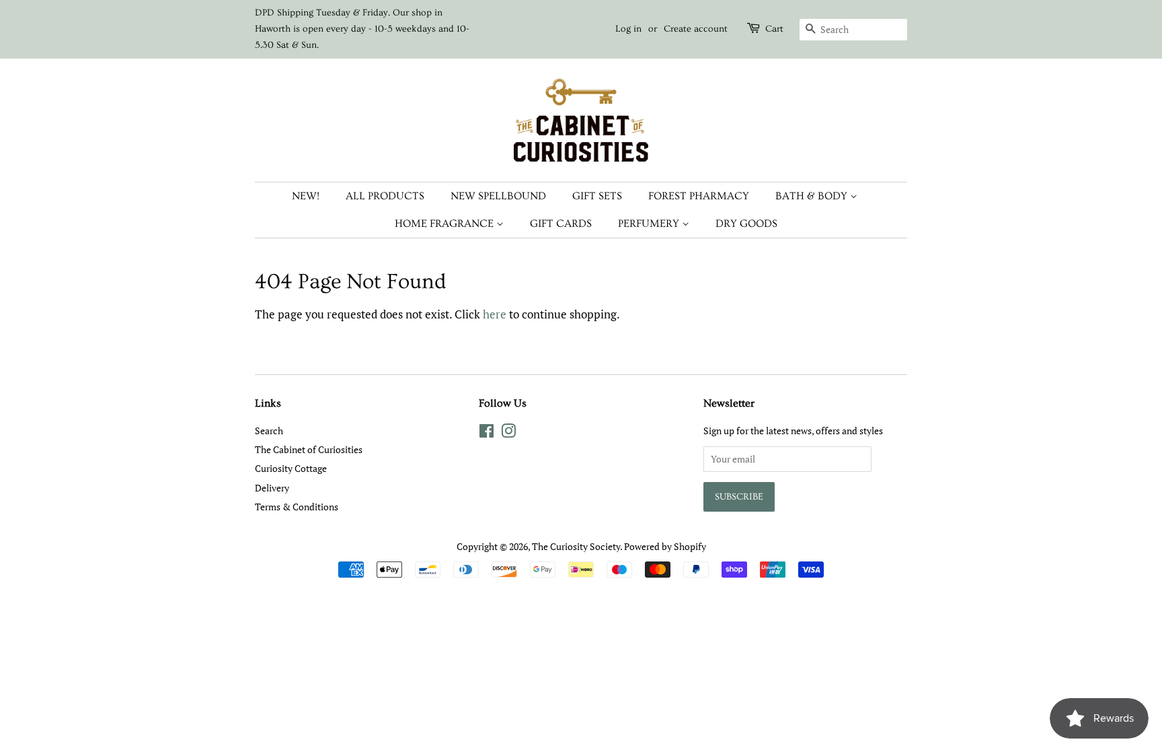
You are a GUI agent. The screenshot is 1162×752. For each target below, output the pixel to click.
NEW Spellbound (498, 196)
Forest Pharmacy (698, 196)
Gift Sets (597, 196)
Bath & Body (812, 196)
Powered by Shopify (665, 546)
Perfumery (650, 223)
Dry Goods (746, 223)
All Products (385, 196)
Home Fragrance (445, 223)
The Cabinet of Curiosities (308, 449)
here (494, 314)
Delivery (272, 487)
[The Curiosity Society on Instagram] (508, 433)
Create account (696, 29)
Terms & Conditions (296, 506)
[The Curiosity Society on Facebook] (486, 433)
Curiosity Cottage (291, 468)
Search (269, 430)
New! (305, 196)
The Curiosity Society (576, 546)
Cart (774, 29)
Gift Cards (561, 223)
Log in (628, 29)
